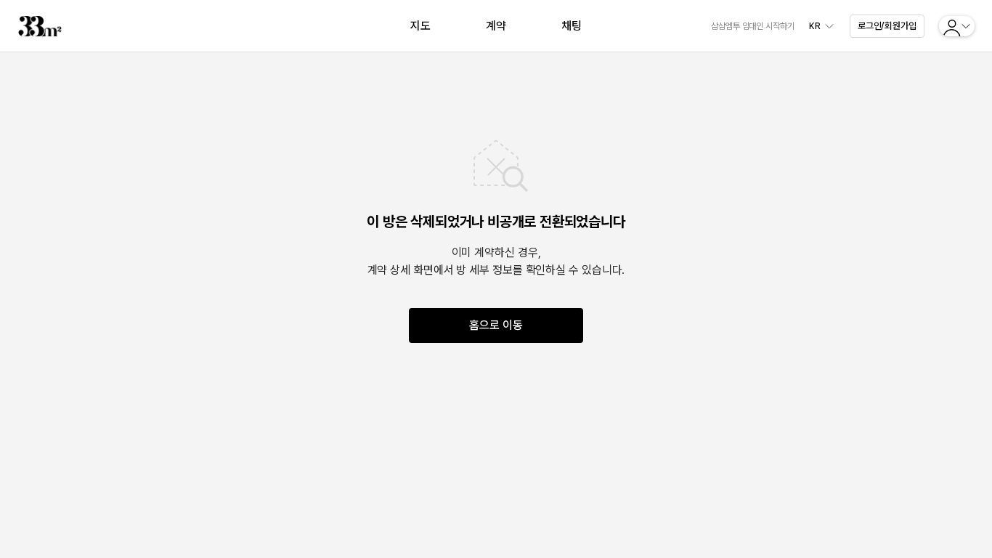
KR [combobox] (815, 26)
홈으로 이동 (495, 325)
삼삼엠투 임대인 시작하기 (752, 26)
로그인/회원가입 (887, 25)
